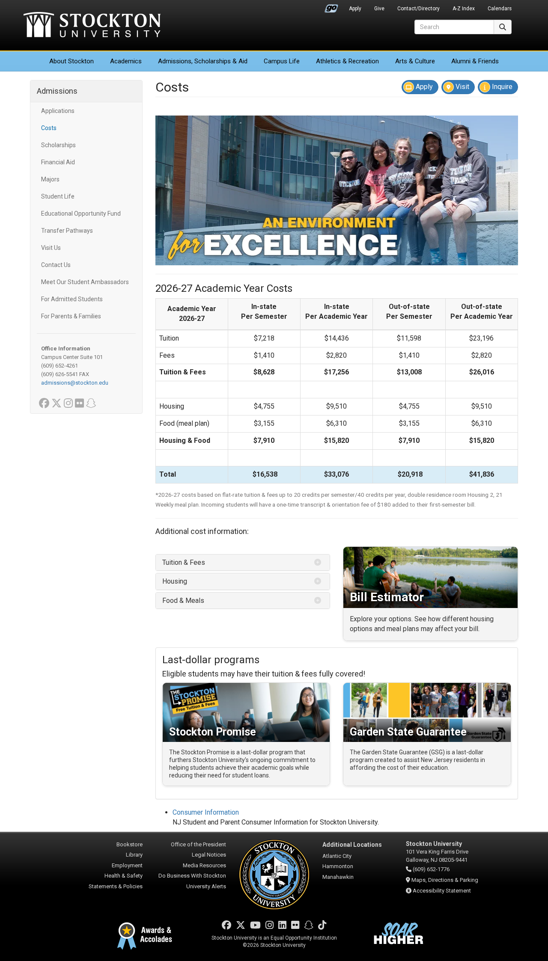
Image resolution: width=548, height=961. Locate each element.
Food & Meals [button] (183, 600)
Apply (355, 9)
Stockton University (92, 25)
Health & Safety (123, 875)
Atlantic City (336, 856)
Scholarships (58, 145)
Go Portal (331, 6)
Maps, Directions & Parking (444, 880)
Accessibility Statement (442, 890)
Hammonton (337, 866)
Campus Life (282, 61)
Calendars (500, 9)
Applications (57, 110)
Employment (127, 865)
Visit (461, 87)
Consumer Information (206, 812)
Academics (126, 61)
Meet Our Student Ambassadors (85, 282)
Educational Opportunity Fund (81, 213)
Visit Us (51, 247)
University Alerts (206, 886)
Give (379, 9)
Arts (415, 61)
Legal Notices (209, 854)
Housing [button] (175, 581)
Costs (49, 128)
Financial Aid (58, 162)
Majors (50, 179)
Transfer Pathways (67, 230)
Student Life (57, 196)
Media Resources (204, 865)
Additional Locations (352, 844)
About (71, 61)
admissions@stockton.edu (74, 383)
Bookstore (129, 844)
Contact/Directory (418, 9)
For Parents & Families (71, 316)
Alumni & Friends (475, 61)
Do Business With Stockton (192, 875)
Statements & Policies (116, 886)
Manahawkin (338, 877)
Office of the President (198, 844)
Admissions (202, 61)
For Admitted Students (72, 299)
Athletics (347, 61)
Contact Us (56, 264)
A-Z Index (464, 9)
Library (134, 854)
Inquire (501, 87)
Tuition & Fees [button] (183, 562)
